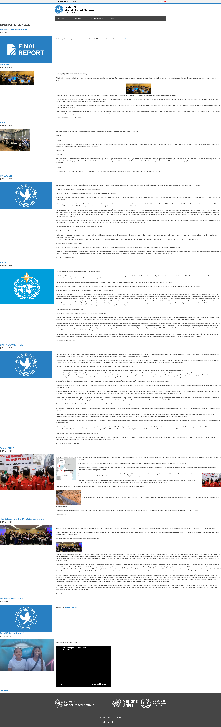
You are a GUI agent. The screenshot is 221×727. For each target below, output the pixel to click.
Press (112, 18)
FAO (2, 122)
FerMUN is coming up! (12, 633)
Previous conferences (96, 18)
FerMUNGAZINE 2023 (11, 598)
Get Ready (61, 18)
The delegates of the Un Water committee (22, 519)
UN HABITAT (6, 64)
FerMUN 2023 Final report (13, 29)
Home (61, 1)
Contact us (117, 717)
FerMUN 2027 (77, 18)
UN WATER (6, 175)
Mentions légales (105, 717)
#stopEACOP (7, 448)
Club (67, 1)
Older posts (4, 690)
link (126, 39)
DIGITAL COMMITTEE (11, 344)
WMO (3, 262)
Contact (74, 1)
